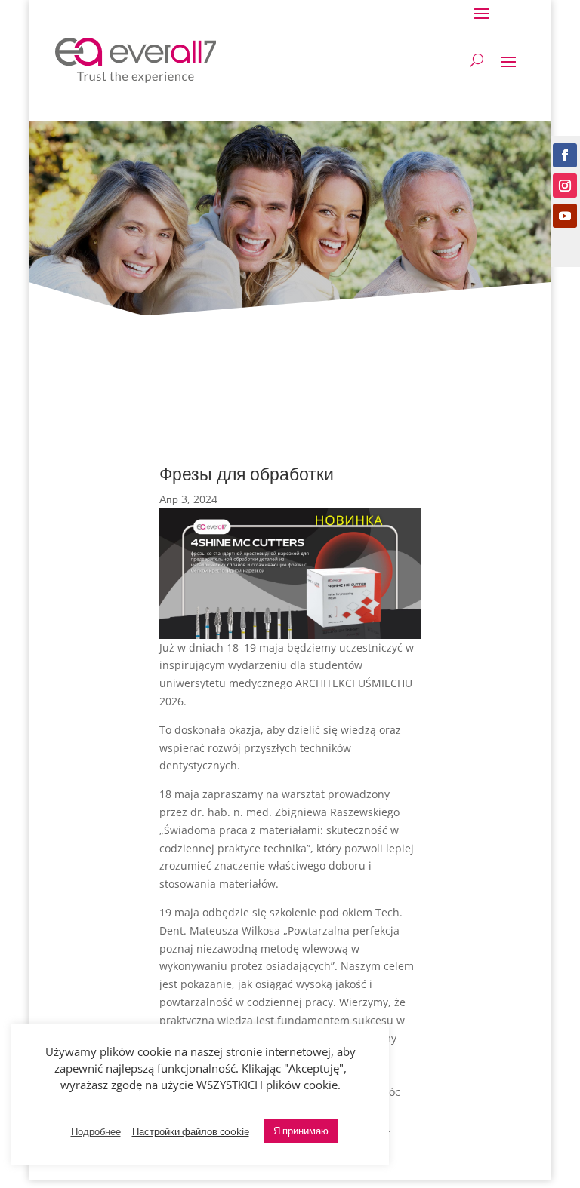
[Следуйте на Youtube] (565, 216)
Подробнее (96, 1131)
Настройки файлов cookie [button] (190, 1131)
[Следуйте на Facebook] (565, 155)
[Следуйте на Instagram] (565, 185)
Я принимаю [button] (301, 1130)
